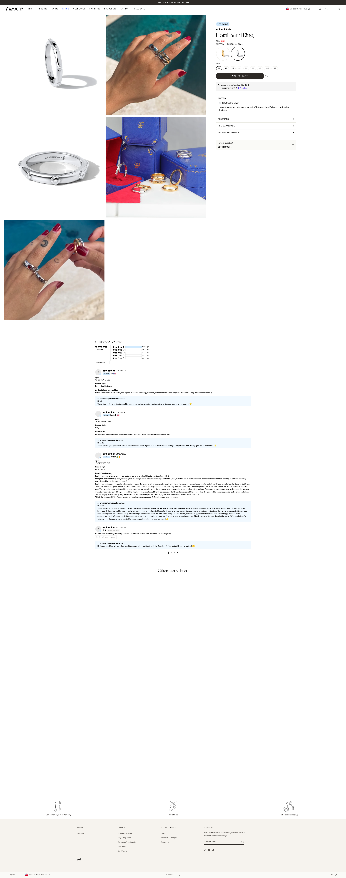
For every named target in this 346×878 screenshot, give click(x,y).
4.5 (226, 68)
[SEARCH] (326, 9)
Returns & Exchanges (169, 838)
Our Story (80, 833)
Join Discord (122, 851)
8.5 (253, 68)
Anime (55, 9)
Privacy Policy (336, 875)
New (30, 9)
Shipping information (228, 132)
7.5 (246, 68)
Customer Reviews (125, 833)
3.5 (219, 68)
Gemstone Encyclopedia (127, 842)
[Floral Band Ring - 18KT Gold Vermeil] (79, 788)
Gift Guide (122, 846)
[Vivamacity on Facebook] (209, 850)
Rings (65, 9)
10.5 (267, 68)
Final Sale (139, 9)
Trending (42, 9)
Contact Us (165, 842)
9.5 (260, 68)
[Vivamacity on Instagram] (205, 850)
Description (224, 119)
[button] (333, 9)
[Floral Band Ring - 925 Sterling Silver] (82, 788)
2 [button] (171, 553)
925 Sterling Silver (238, 53)
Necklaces (79, 9)
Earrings (94, 9)
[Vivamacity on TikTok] (213, 850)
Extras (125, 9)
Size (218, 64)
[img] (109, 371)
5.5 (233, 68)
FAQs (162, 833)
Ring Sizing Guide (226, 126)
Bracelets (110, 9)
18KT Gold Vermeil (223, 53)
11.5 (274, 68)
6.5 (239, 68)
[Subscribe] (242, 841)
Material (229, 44)
